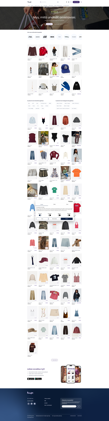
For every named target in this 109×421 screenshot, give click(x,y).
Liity (78, 406)
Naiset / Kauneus (59, 103)
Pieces (34, 105)
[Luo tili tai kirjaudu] (71, 2)
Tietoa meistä (47, 398)
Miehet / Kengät (66, 105)
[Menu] (69, 2)
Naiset (29, 5)
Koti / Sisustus (74, 108)
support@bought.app (58, 415)
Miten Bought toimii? (58, 24)
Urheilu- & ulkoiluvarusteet (58, 5)
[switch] (49, 215)
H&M (68, 320)
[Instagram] (28, 403)
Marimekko (37, 108)
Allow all (66, 218)
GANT (33, 103)
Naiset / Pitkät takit (75, 103)
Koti (41, 5)
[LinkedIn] (31, 403)
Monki (29, 105)
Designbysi (78, 145)
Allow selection (54, 218)
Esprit (37, 103)
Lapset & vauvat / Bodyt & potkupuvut (63, 108)
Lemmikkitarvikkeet (66, 5)
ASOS (57, 76)
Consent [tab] (41, 204)
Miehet (32, 5)
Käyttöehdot (79, 415)
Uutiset (45, 403)
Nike (29, 103)
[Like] (69, 57)
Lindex (43, 108)
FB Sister (46, 105)
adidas (50, 103)
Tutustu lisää (54, 360)
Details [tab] (54, 204)
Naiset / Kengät (67, 103)
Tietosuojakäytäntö (30, 417)
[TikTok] (34, 403)
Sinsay (42, 105)
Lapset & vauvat (37, 5)
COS (38, 105)
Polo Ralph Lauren (43, 103)
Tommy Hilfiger (30, 108)
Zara (35, 250)
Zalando (57, 145)
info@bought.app (47, 415)
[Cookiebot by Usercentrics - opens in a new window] (69, 201)
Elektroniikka (45, 5)
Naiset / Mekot (59, 105)
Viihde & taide (51, 5)
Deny (42, 218)
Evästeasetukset (73, 415)
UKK (45, 400)
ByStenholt (45, 145)
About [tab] (67, 204)
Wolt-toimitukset (48, 405)
